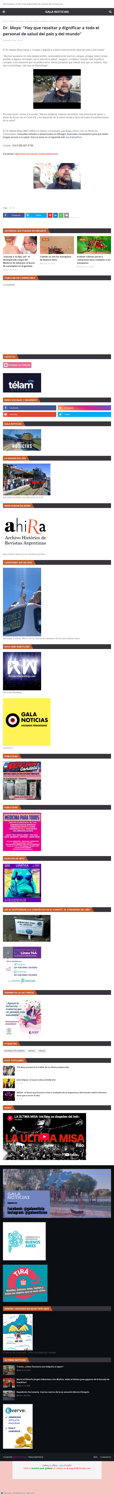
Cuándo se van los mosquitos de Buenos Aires (55, 258)
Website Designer (20, 1457)
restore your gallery (42, 1468)
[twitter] (84, 414)
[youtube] (29, 414)
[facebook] (29, 407)
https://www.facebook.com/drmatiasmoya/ (36, 154)
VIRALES (42, 1051)
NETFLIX (31, 1051)
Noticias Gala (10, 40)
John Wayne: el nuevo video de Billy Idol (36, 1079)
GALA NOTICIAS (57, 12)
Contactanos (105, 1457)
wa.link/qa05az (74, 137)
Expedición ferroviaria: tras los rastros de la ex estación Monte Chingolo (53, 1392)
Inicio (5, 21)
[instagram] (84, 407)
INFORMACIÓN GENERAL (14, 1051)
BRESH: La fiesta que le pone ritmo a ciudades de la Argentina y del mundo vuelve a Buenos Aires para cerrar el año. (62, 1094)
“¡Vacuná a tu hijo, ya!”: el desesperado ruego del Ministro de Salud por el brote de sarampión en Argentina (19, 261)
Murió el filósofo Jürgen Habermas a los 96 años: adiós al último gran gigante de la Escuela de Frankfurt (63, 1381)
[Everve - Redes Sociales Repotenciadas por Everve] (18, 1448)
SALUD (12, 21)
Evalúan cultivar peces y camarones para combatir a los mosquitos (94, 259)
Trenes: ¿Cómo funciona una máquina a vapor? (40, 1366)
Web (95, 1457)
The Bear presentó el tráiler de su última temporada (43, 1067)
